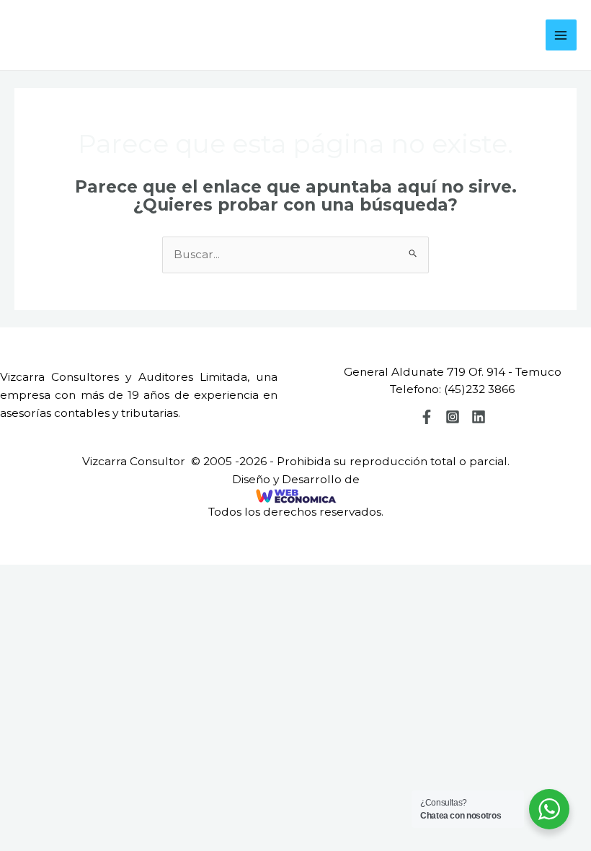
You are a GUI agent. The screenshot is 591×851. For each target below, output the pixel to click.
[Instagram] (452, 417)
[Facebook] (426, 417)
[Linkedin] (478, 417)
